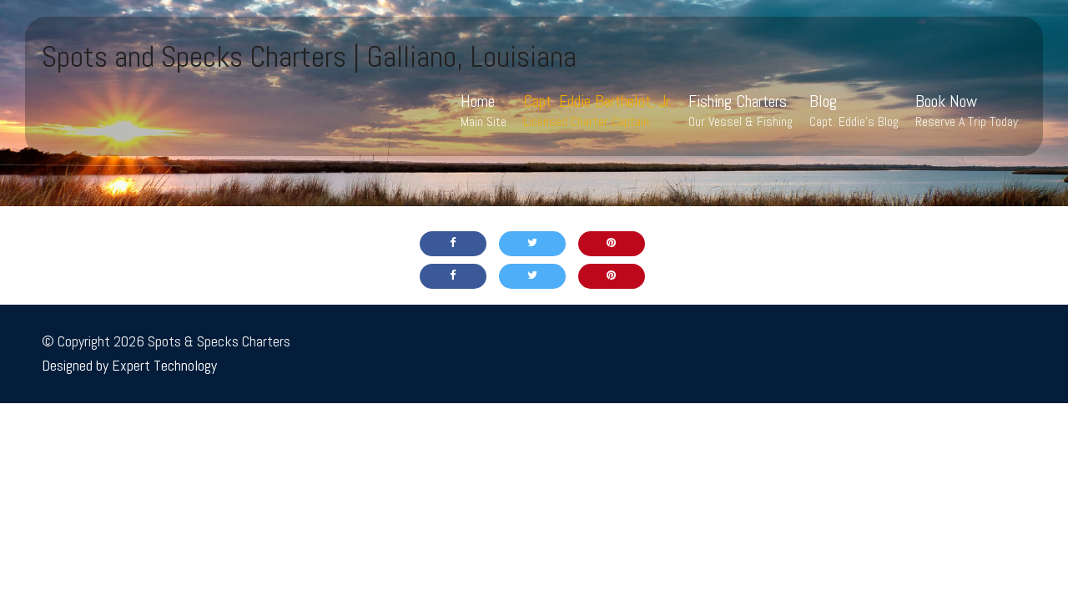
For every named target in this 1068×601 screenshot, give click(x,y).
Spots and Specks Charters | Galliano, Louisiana (309, 57)
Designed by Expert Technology (129, 365)
